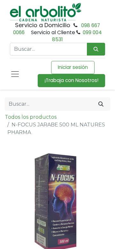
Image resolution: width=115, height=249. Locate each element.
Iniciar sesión (73, 67)
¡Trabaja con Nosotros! (71, 80)
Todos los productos (31, 117)
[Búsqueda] (96, 49)
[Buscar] (101, 104)
